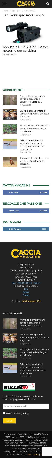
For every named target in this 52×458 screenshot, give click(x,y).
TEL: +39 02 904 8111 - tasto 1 (26, 282)
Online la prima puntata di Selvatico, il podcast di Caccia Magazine (34, 114)
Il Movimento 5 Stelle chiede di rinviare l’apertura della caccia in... (34, 161)
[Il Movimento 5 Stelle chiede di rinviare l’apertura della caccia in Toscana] (10, 162)
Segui (44, 229)
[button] (4, 4)
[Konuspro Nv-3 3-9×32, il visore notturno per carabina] (26, 31)
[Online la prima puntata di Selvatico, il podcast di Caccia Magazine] (10, 114)
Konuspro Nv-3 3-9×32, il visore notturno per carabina (26, 48)
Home (5, 11)
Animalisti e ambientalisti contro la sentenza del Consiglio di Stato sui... (32, 99)
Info (26, 289)
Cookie (26, 292)
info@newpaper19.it (31, 301)
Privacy (26, 295)
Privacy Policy (22, 413)
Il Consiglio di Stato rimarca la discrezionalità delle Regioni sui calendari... (34, 128)
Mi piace (43, 192)
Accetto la (10, 413)
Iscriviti (9, 421)
